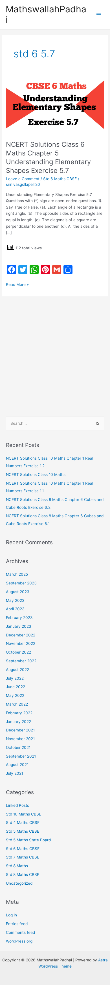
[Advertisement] (55, 354)
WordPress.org (19, 941)
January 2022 (18, 721)
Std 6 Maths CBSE (60, 179)
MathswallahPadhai (46, 14)
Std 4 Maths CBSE (22, 822)
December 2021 (20, 730)
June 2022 (15, 686)
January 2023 (18, 626)
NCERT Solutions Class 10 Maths (35, 474)
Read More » (17, 284)
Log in (11, 915)
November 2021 (20, 739)
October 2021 (18, 747)
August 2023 (17, 591)
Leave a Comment (22, 179)
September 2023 (21, 583)
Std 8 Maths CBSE (22, 874)
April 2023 (15, 609)
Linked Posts (17, 805)
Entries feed (17, 923)
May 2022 (15, 695)
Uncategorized (19, 883)
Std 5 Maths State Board (28, 840)
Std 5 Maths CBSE (22, 831)
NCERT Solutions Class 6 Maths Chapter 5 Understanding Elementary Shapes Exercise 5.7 (48, 157)
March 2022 (17, 704)
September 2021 (21, 756)
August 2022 (17, 669)
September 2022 (21, 661)
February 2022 (19, 713)
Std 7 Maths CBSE (22, 857)
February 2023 (19, 617)
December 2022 (20, 635)
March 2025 (17, 574)
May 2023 (15, 600)
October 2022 (18, 652)
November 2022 (20, 643)
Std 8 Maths (17, 866)
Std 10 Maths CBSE (23, 814)
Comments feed (20, 932)
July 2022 (15, 678)
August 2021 (17, 764)
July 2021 (14, 773)
